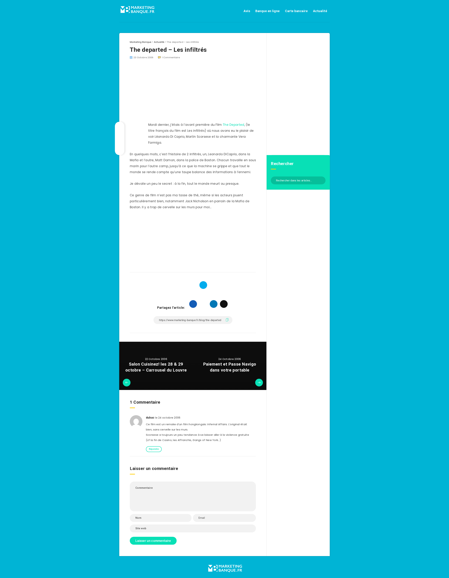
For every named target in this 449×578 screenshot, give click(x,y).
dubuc (150, 417)
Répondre (154, 449)
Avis (247, 11)
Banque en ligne (267, 11)
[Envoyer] (321, 180)
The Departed (233, 125)
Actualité (320, 11)
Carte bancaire (296, 11)
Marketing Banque (141, 42)
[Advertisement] (193, 239)
